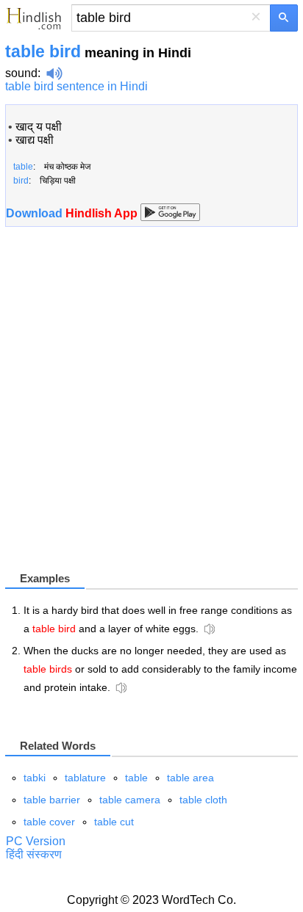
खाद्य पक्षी (34, 140)
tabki (35, 777)
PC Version (35, 841)
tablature (85, 777)
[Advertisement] (151, 404)
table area (190, 777)
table (136, 777)
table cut (114, 822)
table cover (49, 822)
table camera (129, 800)
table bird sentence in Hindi (76, 86)
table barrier (52, 800)
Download (73, 213)
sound (21, 73)
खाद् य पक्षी (38, 126)
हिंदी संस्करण (34, 854)
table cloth (203, 800)
